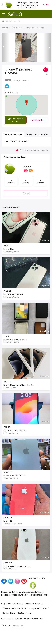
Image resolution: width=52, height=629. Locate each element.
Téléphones (31, 27)
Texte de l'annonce (13, 134)
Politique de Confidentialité (14, 608)
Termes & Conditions (34, 604)
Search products (13, 21)
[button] (5, 47)
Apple (41, 27)
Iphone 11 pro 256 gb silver (14, 340)
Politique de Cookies (38, 608)
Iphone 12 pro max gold (13, 294)
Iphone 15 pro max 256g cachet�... (18, 385)
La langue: (6, 625)
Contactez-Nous (25, 613)
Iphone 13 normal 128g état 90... (16, 566)
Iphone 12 (7, 521)
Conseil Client (9, 613)
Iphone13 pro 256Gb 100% (14, 475)
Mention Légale (15, 604)
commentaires (41, 134)
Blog (3, 604)
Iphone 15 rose (9, 249)
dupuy (27, 166)
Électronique (17, 27)
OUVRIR (45, 5)
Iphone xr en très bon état (14, 430)
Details (29, 134)
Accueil (5, 27)
